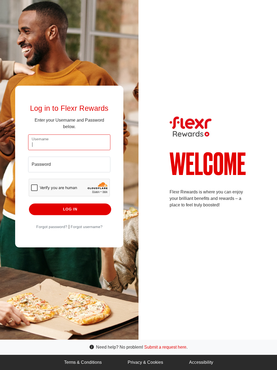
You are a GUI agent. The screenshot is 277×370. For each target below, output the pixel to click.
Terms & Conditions (83, 362)
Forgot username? (87, 227)
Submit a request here (165, 347)
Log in (70, 209)
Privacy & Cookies (145, 362)
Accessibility (201, 362)
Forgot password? (51, 227)
